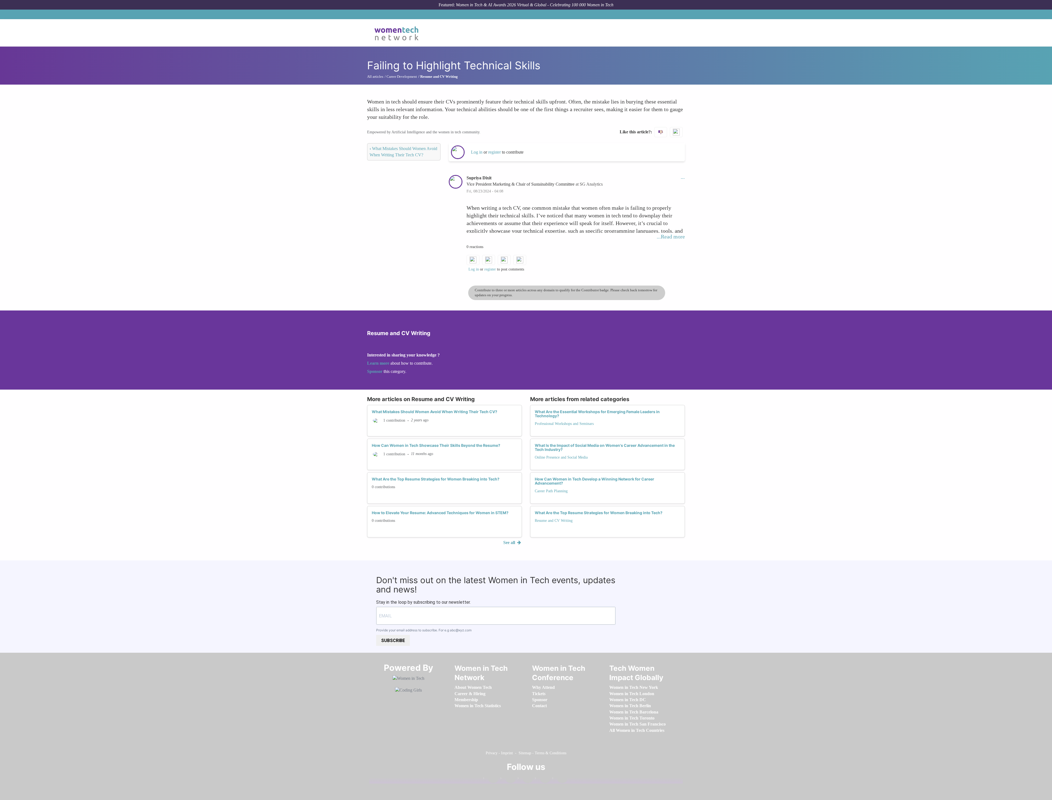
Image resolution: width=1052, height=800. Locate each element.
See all (509, 542)
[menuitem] (473, 687)
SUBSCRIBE (393, 640)
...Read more (671, 237)
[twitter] (542, 779)
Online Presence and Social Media (561, 457)
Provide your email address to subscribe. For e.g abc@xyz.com (423, 630)
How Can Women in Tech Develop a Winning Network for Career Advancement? (594, 481)
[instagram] (525, 779)
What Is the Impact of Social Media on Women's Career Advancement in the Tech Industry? (605, 447)
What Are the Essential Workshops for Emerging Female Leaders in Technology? (597, 413)
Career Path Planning (551, 491)
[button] (683, 177)
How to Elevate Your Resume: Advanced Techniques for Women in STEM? (440, 512)
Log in (476, 152)
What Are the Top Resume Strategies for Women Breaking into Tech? (435, 479)
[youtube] (559, 779)
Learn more (378, 363)
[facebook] (490, 779)
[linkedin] (508, 779)
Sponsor (375, 371)
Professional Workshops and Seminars (564, 424)
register (495, 152)
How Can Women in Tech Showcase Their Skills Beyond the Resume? (436, 445)
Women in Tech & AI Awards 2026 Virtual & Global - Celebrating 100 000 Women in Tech (534, 4)
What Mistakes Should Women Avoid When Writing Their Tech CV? (434, 411)
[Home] (398, 33)
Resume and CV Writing (554, 521)
